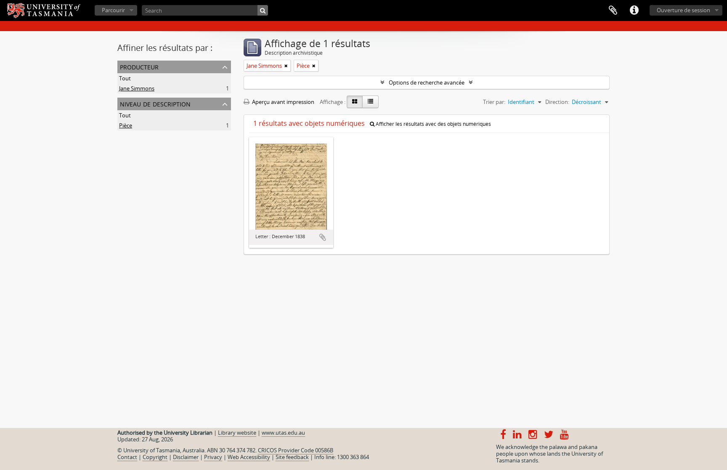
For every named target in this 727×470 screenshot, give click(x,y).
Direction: (557, 102)
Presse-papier (613, 10)
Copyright (155, 457)
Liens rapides (634, 10)
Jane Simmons (136, 88)
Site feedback (292, 457)
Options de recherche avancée (426, 82)
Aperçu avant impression (282, 102)
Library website (237, 432)
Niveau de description (155, 103)
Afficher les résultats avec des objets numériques (432, 123)
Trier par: (494, 102)
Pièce (125, 125)
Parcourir (113, 10)
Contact (127, 457)
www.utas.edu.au (283, 432)
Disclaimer (186, 457)
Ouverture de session (683, 10)
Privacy (213, 457)
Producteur (139, 66)
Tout (125, 78)
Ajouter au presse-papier (322, 237)
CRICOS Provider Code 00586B (295, 450)
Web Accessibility (249, 457)
